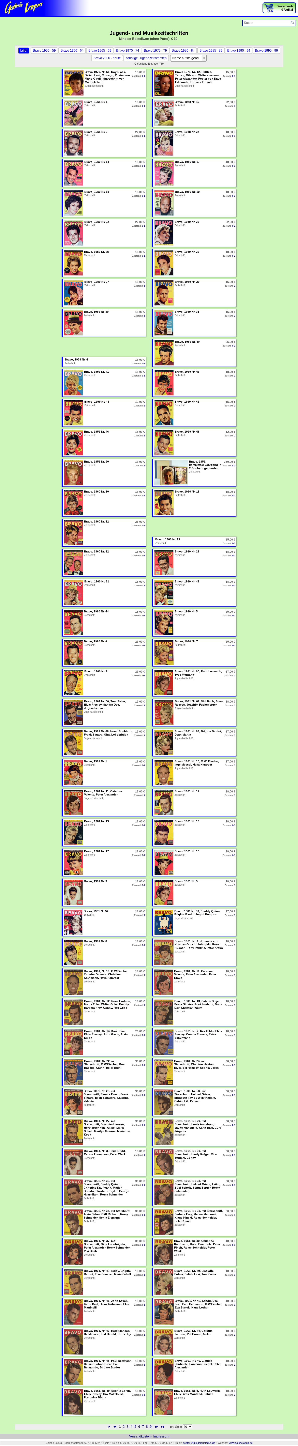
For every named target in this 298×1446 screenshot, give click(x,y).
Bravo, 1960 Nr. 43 (187, 581)
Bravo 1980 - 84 (183, 50)
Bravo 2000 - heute (107, 58)
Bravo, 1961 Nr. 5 (186, 881)
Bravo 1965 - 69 (99, 50)
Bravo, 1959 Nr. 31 (187, 311)
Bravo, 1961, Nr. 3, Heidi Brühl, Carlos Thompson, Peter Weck (105, 1152)
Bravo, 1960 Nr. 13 (167, 539)
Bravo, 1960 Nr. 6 (95, 641)
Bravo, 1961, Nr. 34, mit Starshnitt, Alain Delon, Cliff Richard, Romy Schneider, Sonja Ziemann (107, 1214)
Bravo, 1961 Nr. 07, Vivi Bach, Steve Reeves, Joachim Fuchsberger (199, 703)
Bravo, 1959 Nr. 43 (187, 371)
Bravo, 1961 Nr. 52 (96, 911)
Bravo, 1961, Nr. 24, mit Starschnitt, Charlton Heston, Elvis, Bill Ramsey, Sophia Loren (196, 1064)
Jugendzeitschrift (94, 85)
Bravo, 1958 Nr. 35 (187, 131)
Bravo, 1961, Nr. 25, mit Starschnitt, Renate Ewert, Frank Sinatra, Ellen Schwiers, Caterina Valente (106, 1096)
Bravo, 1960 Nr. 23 (187, 551)
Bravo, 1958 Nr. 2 (95, 131)
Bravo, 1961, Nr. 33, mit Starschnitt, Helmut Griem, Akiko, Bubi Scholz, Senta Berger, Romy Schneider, (197, 1186)
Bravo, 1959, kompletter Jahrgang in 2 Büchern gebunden (205, 465)
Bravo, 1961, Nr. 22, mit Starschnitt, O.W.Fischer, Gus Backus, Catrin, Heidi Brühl (104, 1064)
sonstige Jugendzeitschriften (146, 58)
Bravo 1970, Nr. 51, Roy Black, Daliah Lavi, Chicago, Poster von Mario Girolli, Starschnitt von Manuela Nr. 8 (107, 77)
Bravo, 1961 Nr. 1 (95, 761)
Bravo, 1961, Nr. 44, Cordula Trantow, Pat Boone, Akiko (193, 1332)
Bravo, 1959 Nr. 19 (187, 191)
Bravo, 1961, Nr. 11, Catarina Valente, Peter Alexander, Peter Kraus (195, 974)
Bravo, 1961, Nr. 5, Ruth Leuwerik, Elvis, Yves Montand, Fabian (197, 1392)
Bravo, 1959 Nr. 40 (187, 341)
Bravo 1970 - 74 (127, 50)
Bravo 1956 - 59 (44, 50)
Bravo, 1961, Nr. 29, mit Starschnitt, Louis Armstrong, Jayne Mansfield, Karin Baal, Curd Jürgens (198, 1126)
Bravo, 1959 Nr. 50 (96, 461)
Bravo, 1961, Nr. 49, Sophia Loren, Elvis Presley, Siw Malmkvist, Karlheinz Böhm (107, 1394)
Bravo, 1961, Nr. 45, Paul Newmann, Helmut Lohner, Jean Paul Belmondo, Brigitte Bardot (108, 1364)
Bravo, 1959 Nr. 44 (96, 401)
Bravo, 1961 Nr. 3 (95, 881)
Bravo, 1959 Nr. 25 (96, 251)
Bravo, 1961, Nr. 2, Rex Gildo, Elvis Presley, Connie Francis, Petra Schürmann (198, 1034)
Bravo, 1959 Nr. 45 (187, 401)
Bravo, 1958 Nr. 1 (95, 101)
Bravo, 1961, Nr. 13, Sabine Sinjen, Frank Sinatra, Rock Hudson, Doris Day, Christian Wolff (198, 1004)
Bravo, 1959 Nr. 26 (187, 251)
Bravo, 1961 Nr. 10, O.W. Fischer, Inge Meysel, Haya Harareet (197, 763)
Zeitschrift (89, 105)
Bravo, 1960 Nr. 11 (187, 491)
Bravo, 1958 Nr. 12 (187, 101)
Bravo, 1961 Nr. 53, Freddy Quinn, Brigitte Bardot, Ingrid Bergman (197, 913)
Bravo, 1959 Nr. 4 (76, 359)
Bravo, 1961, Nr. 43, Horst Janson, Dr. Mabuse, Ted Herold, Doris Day (107, 1332)
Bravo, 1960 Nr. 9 (95, 671)
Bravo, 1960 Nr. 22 (96, 551)
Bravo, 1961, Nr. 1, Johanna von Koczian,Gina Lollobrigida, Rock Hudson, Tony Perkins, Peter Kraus (199, 944)
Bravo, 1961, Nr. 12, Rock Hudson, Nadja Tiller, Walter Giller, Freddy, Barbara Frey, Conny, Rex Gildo (107, 1004)
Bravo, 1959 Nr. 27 (96, 281)
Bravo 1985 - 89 (210, 50)
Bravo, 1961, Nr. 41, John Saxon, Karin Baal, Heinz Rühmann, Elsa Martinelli (106, 1304)
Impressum (161, 1436)
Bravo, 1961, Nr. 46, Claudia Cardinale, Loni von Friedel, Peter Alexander (198, 1364)
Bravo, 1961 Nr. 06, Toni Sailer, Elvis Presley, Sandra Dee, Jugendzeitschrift (105, 705)
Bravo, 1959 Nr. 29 (187, 281)
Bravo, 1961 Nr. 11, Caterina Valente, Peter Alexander (103, 793)
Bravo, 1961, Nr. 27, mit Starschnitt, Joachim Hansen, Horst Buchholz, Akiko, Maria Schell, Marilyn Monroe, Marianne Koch (107, 1127)
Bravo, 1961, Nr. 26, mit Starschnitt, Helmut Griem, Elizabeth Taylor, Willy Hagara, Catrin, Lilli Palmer (195, 1096)
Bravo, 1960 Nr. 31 (96, 581)
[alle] (23, 50)
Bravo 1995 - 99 (266, 50)
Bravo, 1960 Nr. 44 (96, 611)
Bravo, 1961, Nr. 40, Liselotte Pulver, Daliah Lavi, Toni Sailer (195, 1272)
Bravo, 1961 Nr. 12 (187, 791)
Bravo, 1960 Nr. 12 (96, 521)
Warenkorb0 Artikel (285, 7)
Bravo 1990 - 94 (238, 50)
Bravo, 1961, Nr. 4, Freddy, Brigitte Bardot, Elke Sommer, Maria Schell (107, 1272)
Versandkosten (140, 1436)
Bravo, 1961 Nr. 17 (96, 851)
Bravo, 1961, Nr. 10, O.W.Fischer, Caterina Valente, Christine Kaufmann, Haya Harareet (106, 974)
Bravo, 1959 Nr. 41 (96, 371)
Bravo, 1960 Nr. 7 (186, 641)
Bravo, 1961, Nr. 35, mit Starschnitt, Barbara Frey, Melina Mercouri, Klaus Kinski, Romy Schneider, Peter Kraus (199, 1216)
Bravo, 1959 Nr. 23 (187, 221)
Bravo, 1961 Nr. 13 (96, 821)
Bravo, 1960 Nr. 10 (96, 491)
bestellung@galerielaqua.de (199, 1442)
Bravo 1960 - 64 (72, 50)
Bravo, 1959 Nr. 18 (96, 191)
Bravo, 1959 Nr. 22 (96, 221)
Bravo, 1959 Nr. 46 (96, 431)
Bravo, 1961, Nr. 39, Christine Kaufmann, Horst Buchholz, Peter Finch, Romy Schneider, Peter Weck (197, 1246)
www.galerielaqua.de (241, 1442)
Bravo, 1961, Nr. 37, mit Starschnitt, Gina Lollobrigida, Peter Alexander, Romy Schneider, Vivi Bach (107, 1246)
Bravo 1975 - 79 (155, 50)
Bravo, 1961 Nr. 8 (95, 941)
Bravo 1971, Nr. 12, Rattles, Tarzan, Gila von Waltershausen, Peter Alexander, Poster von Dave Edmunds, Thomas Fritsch (198, 77)
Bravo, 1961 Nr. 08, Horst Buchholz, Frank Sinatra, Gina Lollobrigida (108, 733)
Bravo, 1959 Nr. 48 (187, 431)
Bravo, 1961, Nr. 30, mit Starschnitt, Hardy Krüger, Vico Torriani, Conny (196, 1154)
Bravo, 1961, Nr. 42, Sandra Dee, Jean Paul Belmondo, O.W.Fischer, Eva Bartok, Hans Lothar (198, 1304)
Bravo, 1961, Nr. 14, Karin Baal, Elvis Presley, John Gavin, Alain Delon (106, 1034)
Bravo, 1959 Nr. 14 (96, 161)
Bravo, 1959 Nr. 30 (96, 311)
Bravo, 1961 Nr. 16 (187, 821)
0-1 (143, 76)
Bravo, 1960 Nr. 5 (186, 611)
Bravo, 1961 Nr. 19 (187, 851)
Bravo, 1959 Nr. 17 (187, 161)
